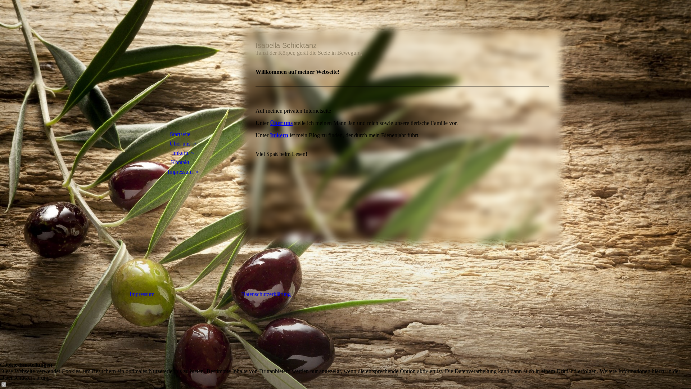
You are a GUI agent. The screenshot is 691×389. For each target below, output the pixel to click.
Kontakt (180, 162)
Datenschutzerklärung (266, 294)
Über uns (180, 143)
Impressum (180, 172)
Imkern (180, 153)
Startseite (180, 134)
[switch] (3, 385)
